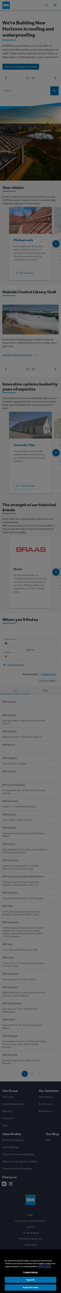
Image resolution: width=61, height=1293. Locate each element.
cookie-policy (44, 1266)
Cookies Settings (30, 1272)
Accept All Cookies (30, 1287)
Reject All (30, 1280)
